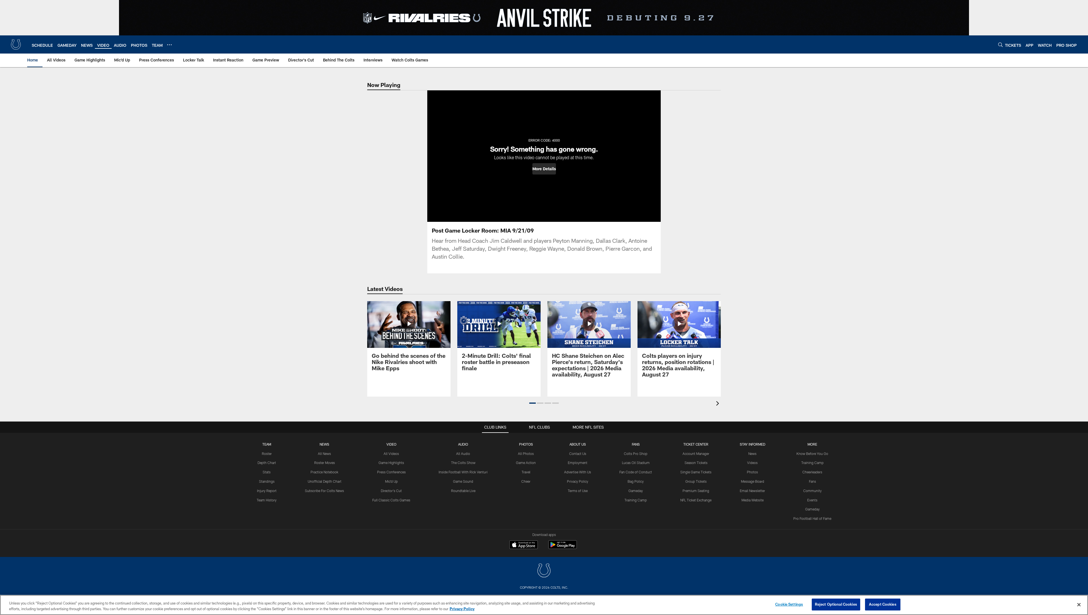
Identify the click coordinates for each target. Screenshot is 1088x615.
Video (391, 444)
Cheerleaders (812, 472)
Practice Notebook (324, 472)
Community (812, 491)
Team (266, 444)
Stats (267, 472)
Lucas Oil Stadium (636, 463)
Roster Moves (324, 463)
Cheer (525, 481)
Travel (526, 472)
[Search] (1000, 44)
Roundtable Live (463, 491)
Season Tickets (696, 463)
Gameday (635, 491)
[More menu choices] (169, 44)
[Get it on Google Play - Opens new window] (562, 547)
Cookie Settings (789, 604)
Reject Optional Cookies (836, 604)
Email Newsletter (752, 491)
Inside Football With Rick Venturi (463, 472)
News (324, 444)
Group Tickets (696, 481)
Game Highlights (391, 463)
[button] (544, 169)
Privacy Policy (577, 481)
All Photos (526, 454)
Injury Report (267, 491)
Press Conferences (391, 472)
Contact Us (577, 454)
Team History (267, 500)
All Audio (463, 454)
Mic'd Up (391, 481)
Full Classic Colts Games (391, 500)
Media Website (752, 500)
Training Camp (635, 500)
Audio (463, 444)
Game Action (526, 463)
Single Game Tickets (695, 472)
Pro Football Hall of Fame (812, 518)
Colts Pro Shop (635, 454)
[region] (544, 605)
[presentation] (718, 404)
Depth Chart (267, 463)
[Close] (1079, 604)
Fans (812, 481)
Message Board (752, 481)
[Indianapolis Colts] (544, 571)
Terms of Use (578, 491)
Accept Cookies (882, 604)
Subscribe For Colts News (324, 491)
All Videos (391, 454)
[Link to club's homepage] (16, 44)
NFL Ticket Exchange (695, 500)
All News (324, 454)
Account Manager (696, 454)
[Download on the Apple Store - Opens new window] (523, 545)
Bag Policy (636, 481)
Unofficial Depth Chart (324, 481)
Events (812, 500)
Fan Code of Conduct (635, 472)
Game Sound (463, 481)
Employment (577, 463)
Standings (267, 481)
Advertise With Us (577, 472)
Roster (267, 454)
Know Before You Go (812, 454)
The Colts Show (463, 463)
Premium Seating (696, 491)
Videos (752, 463)
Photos (526, 444)
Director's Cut (391, 491)
